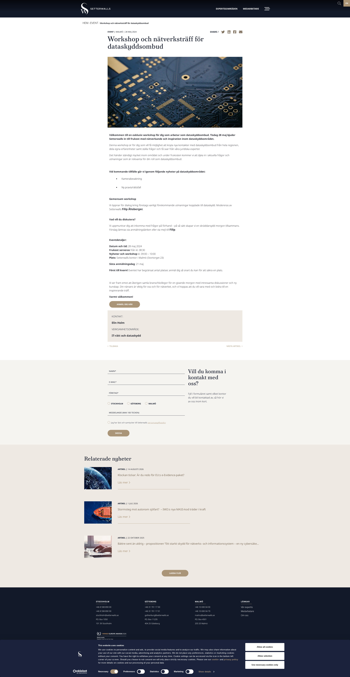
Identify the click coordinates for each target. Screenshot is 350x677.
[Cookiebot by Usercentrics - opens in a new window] (80, 672)
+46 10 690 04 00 (202, 607)
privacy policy (231, 659)
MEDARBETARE (251, 8)
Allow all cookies (265, 647)
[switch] (141, 671)
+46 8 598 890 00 (103, 607)
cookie (215, 659)
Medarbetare (247, 611)
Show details (205, 671)
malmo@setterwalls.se (205, 615)
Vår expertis (247, 607)
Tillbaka (113, 346)
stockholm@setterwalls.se (107, 615)
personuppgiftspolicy (157, 422)
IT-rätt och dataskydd (126, 335)
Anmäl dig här (124, 304)
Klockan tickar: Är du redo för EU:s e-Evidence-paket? (151, 475)
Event (94, 23)
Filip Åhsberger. (132, 209)
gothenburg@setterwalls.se (157, 615)
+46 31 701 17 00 (152, 607)
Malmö (152, 403)
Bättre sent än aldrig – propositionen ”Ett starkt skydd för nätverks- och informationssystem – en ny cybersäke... (188, 543)
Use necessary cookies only (265, 665)
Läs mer (123, 482)
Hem (85, 23)
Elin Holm (118, 323)
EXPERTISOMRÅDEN (226, 8)
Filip (172, 229)
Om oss (244, 615)
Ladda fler (175, 573)
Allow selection (265, 656)
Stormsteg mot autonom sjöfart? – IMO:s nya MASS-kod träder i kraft (162, 509)
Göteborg (136, 403)
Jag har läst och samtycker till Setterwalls (138, 422)
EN (346, 3)
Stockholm (117, 403)
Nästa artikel (234, 346)
